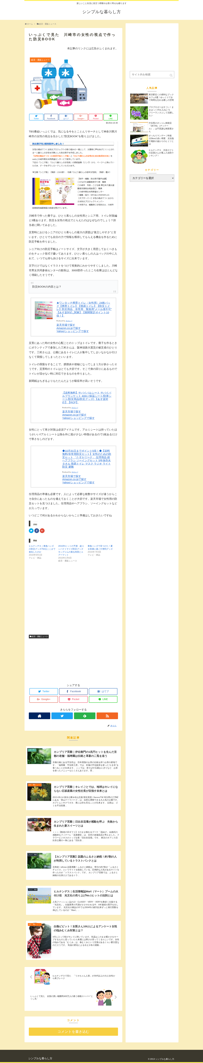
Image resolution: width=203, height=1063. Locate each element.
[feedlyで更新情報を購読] (84, 715)
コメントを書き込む (73, 1032)
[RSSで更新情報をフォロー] (107, 715)
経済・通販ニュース (40, 636)
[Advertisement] (73, 601)
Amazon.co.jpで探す (68, 328)
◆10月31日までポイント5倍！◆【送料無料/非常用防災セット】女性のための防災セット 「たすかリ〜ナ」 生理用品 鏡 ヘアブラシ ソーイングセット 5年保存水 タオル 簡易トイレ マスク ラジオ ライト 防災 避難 (86, 458)
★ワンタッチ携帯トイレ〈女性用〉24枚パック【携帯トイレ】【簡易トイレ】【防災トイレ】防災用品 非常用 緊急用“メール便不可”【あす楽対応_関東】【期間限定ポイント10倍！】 (84, 309)
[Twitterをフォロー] (62, 715)
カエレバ (69, 321)
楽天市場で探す (65, 324)
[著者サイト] (39, 715)
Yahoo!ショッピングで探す (72, 331)
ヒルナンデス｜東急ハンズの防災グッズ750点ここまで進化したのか (42, 549)
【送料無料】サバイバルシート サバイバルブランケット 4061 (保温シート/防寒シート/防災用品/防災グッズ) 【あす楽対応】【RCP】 (86, 397)
